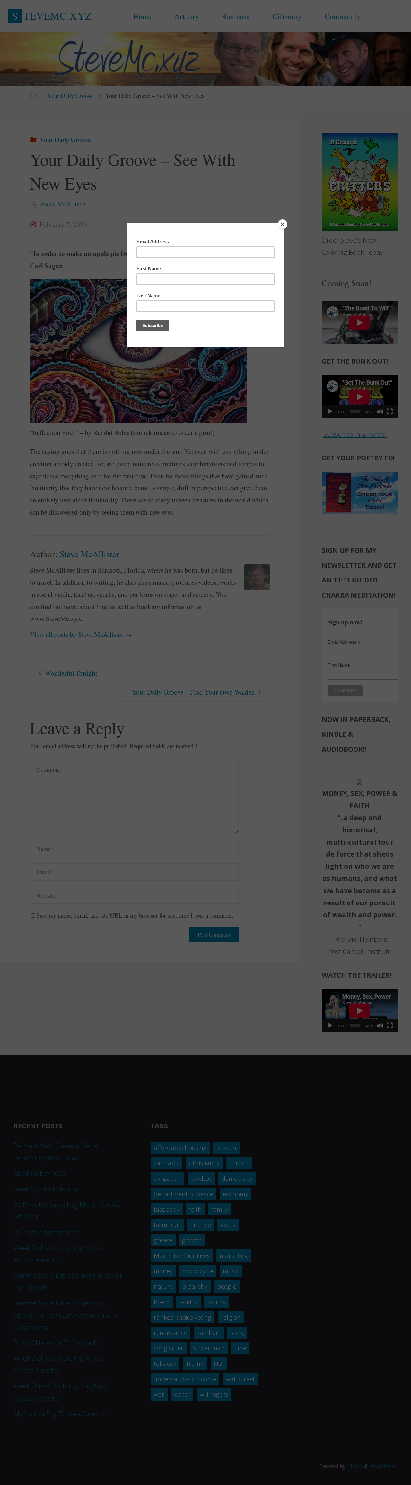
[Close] (282, 224)
